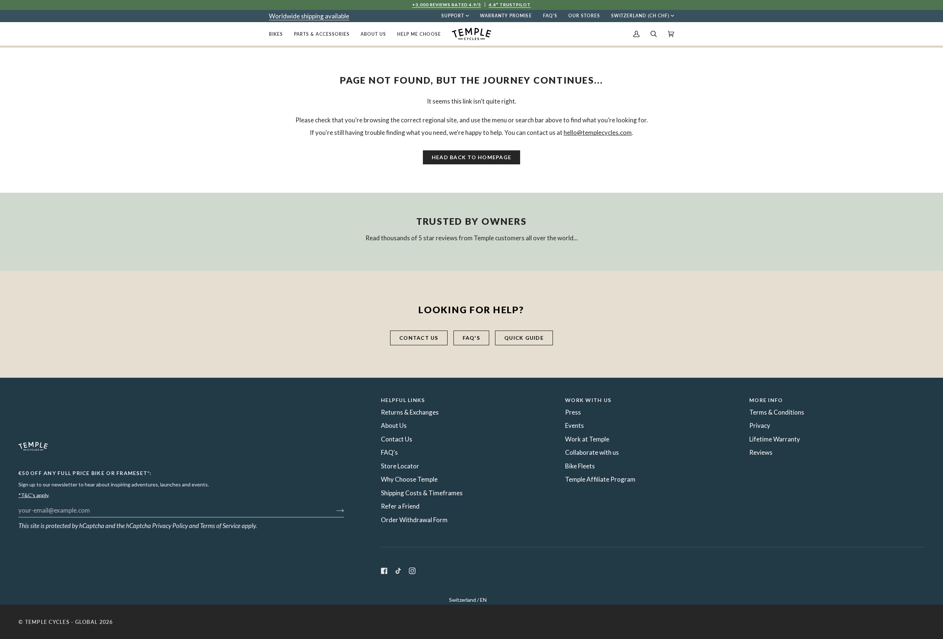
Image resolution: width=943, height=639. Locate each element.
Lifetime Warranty (774, 439)
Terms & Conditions (776, 412)
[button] (278, 34)
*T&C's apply (33, 495)
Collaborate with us (592, 452)
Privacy (759, 425)
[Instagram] (412, 571)
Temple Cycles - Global (61, 622)
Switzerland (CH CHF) (640, 15)
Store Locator (400, 466)
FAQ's (471, 338)
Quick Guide (524, 338)
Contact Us (396, 439)
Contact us (418, 338)
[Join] (334, 510)
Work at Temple (587, 439)
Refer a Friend (400, 506)
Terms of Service (220, 526)
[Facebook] (384, 571)
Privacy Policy (170, 526)
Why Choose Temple (409, 479)
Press (573, 412)
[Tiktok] (398, 571)
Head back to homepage (471, 157)
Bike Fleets (580, 466)
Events (574, 425)
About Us (394, 425)
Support (452, 15)
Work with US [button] (588, 400)
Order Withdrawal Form (414, 520)
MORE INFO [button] (766, 400)
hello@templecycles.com (598, 132)
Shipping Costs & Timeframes (422, 493)
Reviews (760, 452)
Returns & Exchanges (410, 412)
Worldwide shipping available (309, 16)
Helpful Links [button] (403, 400)
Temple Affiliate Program (600, 479)
